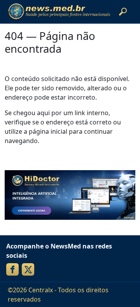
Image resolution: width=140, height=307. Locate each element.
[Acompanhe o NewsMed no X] (28, 269)
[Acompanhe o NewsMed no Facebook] (12, 269)
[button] (123, 12)
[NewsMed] (59, 11)
